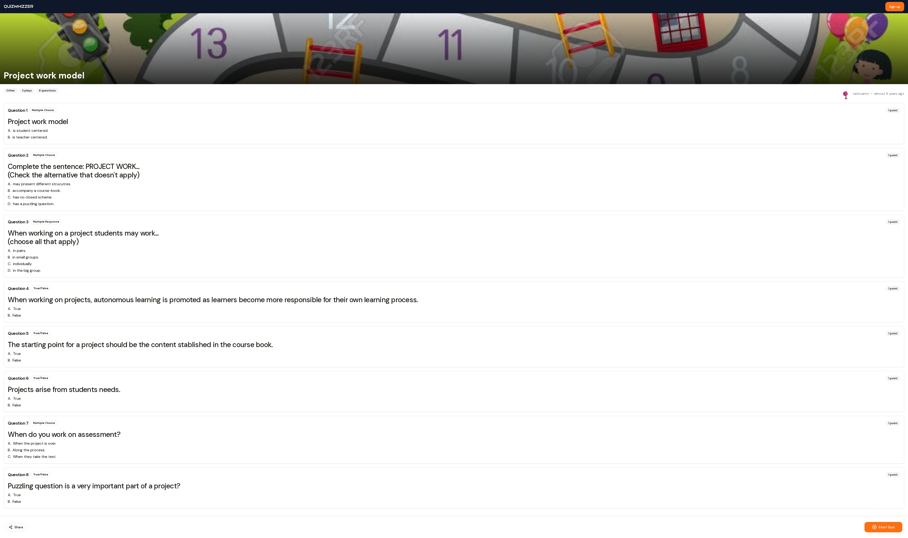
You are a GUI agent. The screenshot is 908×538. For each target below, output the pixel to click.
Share (18, 527)
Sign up (894, 6)
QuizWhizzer (18, 6)
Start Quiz (887, 527)
